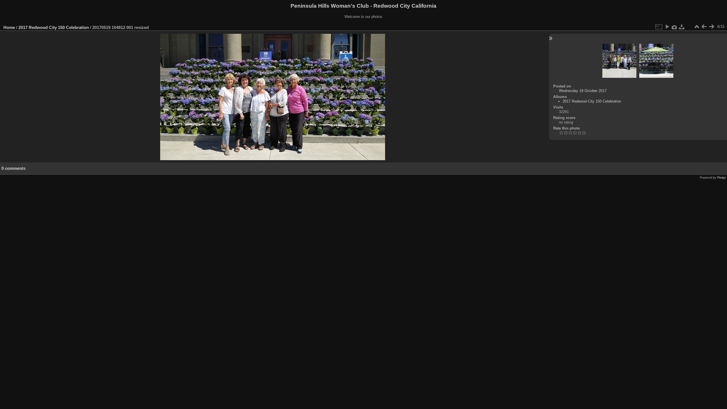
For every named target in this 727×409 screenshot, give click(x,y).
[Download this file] (682, 26)
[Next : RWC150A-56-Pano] (711, 26)
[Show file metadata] (674, 26)
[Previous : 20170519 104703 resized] (704, 26)
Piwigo (721, 177)
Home (9, 27)
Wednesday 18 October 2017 (583, 91)
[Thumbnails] (696, 26)
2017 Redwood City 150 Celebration (53, 27)
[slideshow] (667, 26)
